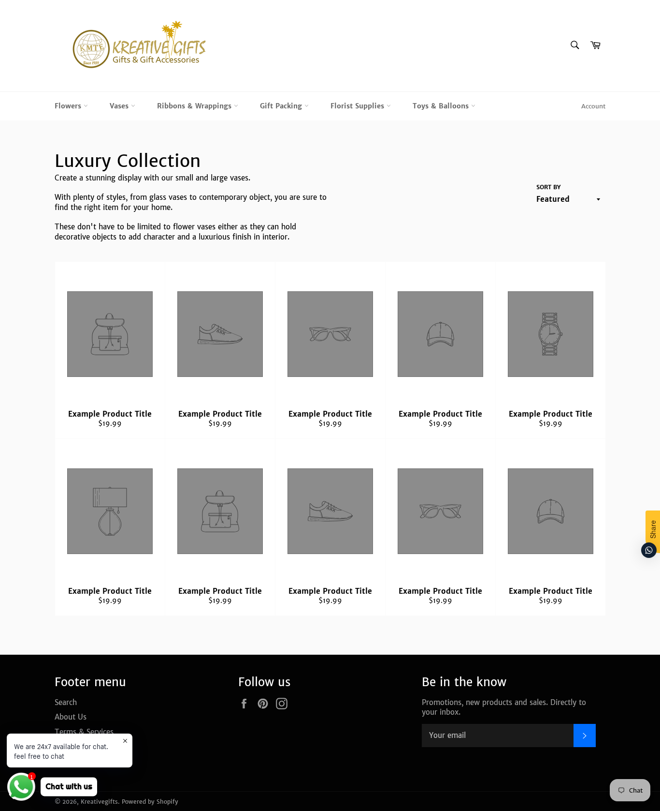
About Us (70, 716)
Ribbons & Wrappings (195, 106)
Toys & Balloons (442, 106)
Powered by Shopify (150, 801)
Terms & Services (84, 731)
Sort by (548, 187)
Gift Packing (282, 106)
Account (593, 106)
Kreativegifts (99, 801)
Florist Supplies (358, 106)
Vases (120, 106)
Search (66, 702)
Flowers (69, 106)
